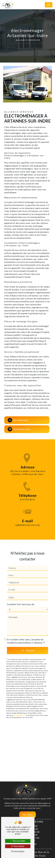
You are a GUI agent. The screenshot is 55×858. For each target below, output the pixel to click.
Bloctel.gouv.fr (19, 715)
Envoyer (30, 650)
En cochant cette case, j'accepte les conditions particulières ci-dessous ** (26, 641)
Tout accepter (18, 841)
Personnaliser (17, 851)
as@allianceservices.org (27, 525)
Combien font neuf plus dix (20, 604)
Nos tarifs (27, 814)
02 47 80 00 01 (27, 499)
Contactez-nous (21, 429)
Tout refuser (18, 846)
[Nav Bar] (48, 4)
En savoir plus (20, 420)
